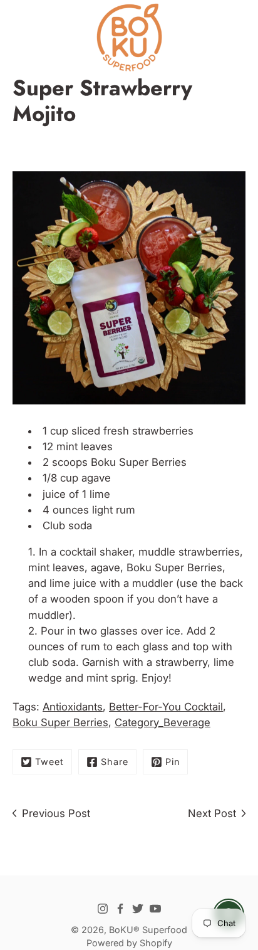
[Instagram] (102, 909)
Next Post (212, 813)
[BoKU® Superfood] (129, 37)
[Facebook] (120, 909)
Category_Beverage (162, 722)
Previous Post (56, 813)
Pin (172, 761)
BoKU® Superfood (148, 929)
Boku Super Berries (137, 462)
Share (114, 761)
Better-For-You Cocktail (166, 706)
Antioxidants (73, 706)
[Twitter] (137, 909)
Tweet (49, 761)
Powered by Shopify (129, 942)
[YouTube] (155, 909)
